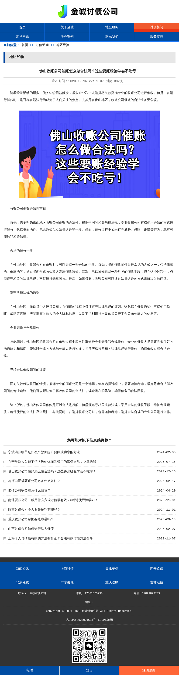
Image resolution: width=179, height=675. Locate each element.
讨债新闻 (156, 27)
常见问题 (22, 37)
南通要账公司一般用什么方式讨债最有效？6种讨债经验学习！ (53, 500)
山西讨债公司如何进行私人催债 (31, 529)
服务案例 (67, 37)
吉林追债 (156, 582)
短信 (89, 670)
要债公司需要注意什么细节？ (29, 490)
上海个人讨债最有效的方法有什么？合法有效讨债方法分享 (50, 538)
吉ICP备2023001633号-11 (83, 620)
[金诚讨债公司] (89, 18)
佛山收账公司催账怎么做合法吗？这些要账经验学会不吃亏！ (52, 471)
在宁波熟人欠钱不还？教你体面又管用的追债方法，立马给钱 (52, 462)
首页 (22, 27)
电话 (29, 670)
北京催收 (22, 582)
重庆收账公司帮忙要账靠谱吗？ (31, 519)
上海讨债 (67, 569)
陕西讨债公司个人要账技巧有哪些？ (34, 510)
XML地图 (107, 620)
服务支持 (156, 37)
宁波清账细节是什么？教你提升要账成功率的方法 (44, 452)
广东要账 (67, 582)
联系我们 (111, 37)
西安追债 (156, 569)
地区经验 (62, 45)
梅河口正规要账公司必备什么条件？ (34, 481)
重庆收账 (111, 582)
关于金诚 (67, 27)
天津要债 (111, 569)
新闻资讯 (22, 569)
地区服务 (111, 27)
